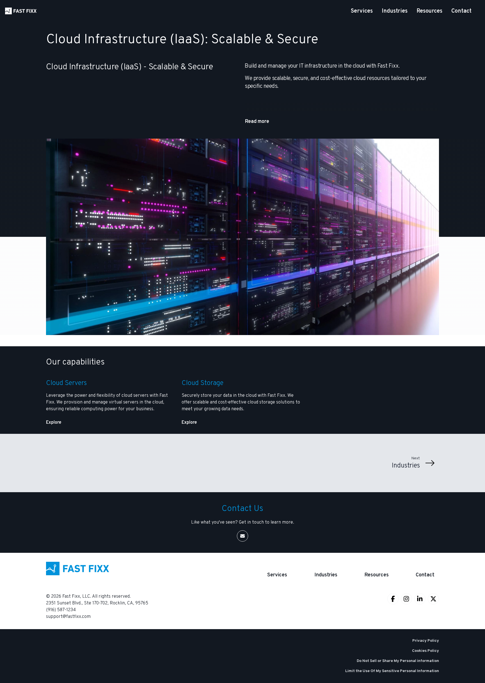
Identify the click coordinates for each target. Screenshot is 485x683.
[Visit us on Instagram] (406, 598)
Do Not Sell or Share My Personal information (398, 661)
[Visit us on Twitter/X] (433, 598)
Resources (376, 575)
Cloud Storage (202, 383)
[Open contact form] (242, 536)
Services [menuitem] (362, 11)
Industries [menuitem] (395, 11)
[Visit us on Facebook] (393, 598)
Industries (325, 575)
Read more (257, 121)
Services (277, 575)
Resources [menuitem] (429, 11)
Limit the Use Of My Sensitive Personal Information (392, 671)
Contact (425, 575)
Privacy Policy (425, 640)
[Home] (20, 11)
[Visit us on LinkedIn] (419, 598)
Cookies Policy (425, 650)
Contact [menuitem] (461, 11)
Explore (53, 422)
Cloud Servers (66, 383)
